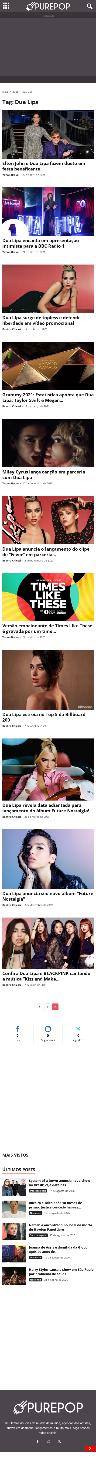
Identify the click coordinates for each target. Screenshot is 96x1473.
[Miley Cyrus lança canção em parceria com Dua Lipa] (48, 443)
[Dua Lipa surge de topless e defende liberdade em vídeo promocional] (48, 289)
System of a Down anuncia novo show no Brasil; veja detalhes (59, 1182)
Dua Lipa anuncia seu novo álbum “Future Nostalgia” (47, 896)
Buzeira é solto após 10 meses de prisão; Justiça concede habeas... (55, 1205)
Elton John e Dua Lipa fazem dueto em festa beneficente (43, 166)
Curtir (17, 1026)
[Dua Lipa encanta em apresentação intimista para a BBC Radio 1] (48, 211)
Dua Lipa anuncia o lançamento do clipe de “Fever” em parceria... (45, 552)
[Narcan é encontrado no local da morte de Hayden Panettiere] (14, 1231)
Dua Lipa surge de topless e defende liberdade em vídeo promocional (41, 320)
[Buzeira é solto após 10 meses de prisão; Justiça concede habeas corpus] (14, 1209)
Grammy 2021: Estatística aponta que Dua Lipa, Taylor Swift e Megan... (48, 397)
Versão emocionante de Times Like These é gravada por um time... (47, 628)
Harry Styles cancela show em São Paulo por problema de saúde (61, 1271)
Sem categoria (38, 1235)
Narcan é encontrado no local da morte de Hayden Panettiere (60, 1227)
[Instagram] (48, 1442)
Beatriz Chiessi (11, 329)
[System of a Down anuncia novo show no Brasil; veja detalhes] (14, 1187)
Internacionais (38, 1190)
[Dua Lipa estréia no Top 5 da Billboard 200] (48, 680)
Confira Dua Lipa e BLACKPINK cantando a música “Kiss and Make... (46, 976)
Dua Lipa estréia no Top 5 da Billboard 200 (44, 717)
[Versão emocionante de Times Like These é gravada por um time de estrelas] (48, 597)
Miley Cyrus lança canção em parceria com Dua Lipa (43, 474)
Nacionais (35, 1212)
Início (5, 91)
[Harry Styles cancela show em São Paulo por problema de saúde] (14, 1276)
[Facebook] (37, 1442)
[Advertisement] (48, 47)
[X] (59, 1442)
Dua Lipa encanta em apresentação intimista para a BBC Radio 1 (40, 243)
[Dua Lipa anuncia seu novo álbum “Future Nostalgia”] (48, 859)
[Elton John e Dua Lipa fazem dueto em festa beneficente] (48, 134)
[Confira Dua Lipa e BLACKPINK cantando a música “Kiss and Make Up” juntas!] (48, 943)
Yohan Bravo (10, 175)
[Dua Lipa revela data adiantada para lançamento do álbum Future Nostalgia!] (48, 769)
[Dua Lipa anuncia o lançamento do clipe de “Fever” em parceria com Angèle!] (48, 520)
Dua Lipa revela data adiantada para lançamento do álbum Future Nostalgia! (45, 808)
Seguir (48, 1026)
